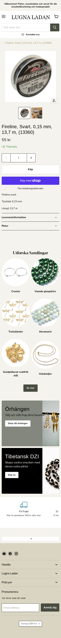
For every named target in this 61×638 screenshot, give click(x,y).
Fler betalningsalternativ (30, 188)
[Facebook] (10, 553)
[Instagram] (16, 553)
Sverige (29, 623)
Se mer (30, 388)
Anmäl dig (50, 607)
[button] (24, 113)
